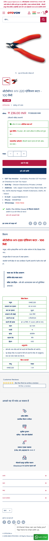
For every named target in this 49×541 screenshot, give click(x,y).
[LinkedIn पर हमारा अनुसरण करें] (23, 522)
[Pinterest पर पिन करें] (35, 223)
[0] (44, 12)
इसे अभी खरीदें (24, 171)
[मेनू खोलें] (4, 13)
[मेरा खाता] (29, 12)
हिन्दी (5, 510)
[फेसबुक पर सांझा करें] (30, 223)
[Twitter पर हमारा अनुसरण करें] (9, 522)
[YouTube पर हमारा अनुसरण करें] (18, 522)
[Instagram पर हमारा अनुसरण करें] (14, 522)
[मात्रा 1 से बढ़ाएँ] (24, 153)
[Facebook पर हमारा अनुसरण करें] (4, 522)
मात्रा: (4, 154)
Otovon (6, 105)
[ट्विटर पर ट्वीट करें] (40, 223)
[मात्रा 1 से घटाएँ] (10, 153)
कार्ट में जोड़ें (24, 163)
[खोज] (43, 19)
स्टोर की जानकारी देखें (12, 215)
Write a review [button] (24, 386)
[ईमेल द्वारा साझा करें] (44, 223)
